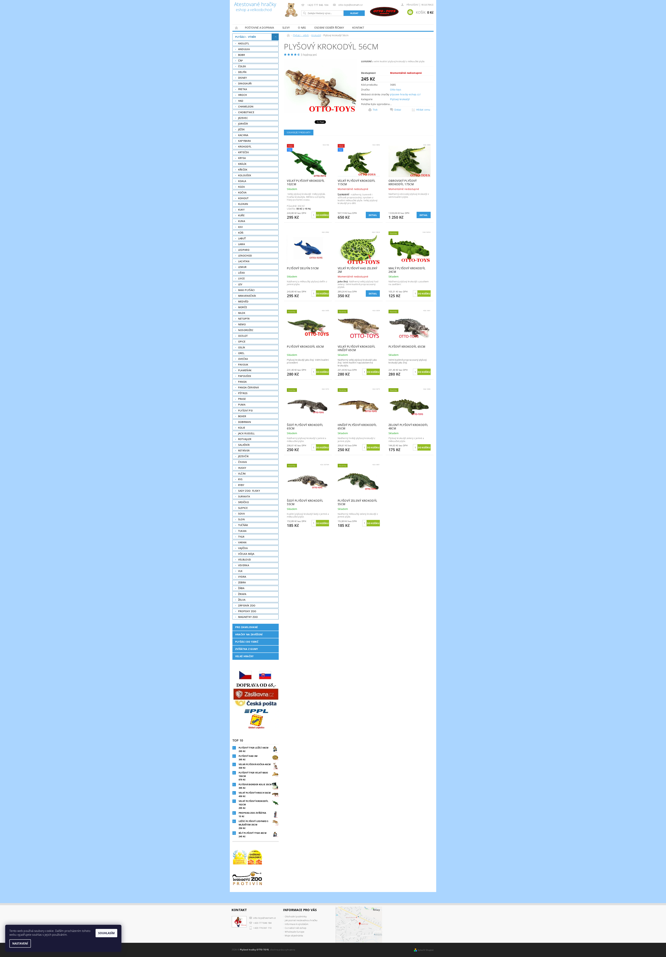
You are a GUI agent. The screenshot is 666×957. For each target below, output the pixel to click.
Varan (242, 542)
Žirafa (242, 594)
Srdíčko (243, 502)
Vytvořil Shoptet (426, 950)
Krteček (243, 152)
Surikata (244, 496)
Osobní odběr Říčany (329, 27)
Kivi (240, 227)
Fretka (242, 89)
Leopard (243, 249)
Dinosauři (245, 83)
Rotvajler (244, 439)
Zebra (242, 582)
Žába (241, 588)
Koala (242, 181)
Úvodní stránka (236, 28)
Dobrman (244, 422)
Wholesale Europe (294, 931)
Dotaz (397, 109)
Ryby (241, 485)
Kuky (241, 209)
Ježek (241, 129)
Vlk (240, 571)
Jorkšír (243, 123)
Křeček (242, 169)
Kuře (241, 215)
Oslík (241, 347)
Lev (240, 284)
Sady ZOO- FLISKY (249, 490)
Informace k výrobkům (296, 924)
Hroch (242, 95)
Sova (241, 513)
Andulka (244, 49)
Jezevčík (243, 456)
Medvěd (243, 301)
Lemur (242, 267)
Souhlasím (106, 933)
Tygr (241, 536)
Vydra (242, 576)
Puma (241, 404)
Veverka (243, 565)
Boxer (242, 416)
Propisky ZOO (247, 611)
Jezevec (243, 118)
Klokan (243, 204)
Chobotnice (246, 112)
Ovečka (243, 358)
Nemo (242, 324)
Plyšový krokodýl (400, 99)
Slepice (243, 508)
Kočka (242, 192)
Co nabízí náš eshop (295, 927)
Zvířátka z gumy (246, 649)
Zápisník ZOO (246, 605)
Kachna (243, 135)
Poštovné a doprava (259, 27)
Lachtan (243, 261)
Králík (242, 164)
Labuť (242, 238)
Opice (242, 341)
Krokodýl (244, 146)
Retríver (244, 450)
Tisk (375, 109)
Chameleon (246, 106)
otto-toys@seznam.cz (264, 917)
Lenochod (245, 255)
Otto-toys (395, 89)
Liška (241, 272)
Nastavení (20, 943)
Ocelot (243, 335)
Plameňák (245, 370)
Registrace (427, 4)
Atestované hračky (255, 7)
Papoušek (244, 376)
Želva (242, 599)
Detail (373, 215)
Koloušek (244, 175)
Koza (241, 186)
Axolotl (243, 43)
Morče (242, 307)
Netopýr (244, 318)
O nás (302, 27)
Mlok (241, 313)
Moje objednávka (294, 935)
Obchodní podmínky (295, 916)
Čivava (242, 462)
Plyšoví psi (245, 410)
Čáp (240, 60)
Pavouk (243, 364)
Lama (241, 244)
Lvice (241, 278)
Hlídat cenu (423, 109)
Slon (241, 519)
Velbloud (244, 559)
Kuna (241, 221)
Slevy (286, 27)
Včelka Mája (246, 553)
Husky (242, 467)
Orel (241, 353)
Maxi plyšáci (246, 290)
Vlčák (242, 473)
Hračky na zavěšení (249, 634)
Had (240, 100)
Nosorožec (246, 330)
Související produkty (298, 132)
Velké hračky (244, 656)
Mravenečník (247, 295)
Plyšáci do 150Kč (246, 641)
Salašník (244, 444)
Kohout (243, 198)
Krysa (242, 158)
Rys (240, 479)
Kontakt (358, 27)
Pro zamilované (246, 627)
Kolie (241, 427)
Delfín (242, 72)
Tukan (242, 531)
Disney (242, 77)
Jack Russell (246, 433)
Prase (242, 399)
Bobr (241, 54)
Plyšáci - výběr (245, 36)
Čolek (242, 66)
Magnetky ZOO (248, 617)
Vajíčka (243, 548)
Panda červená (248, 387)
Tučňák (243, 525)
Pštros (243, 393)
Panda (242, 381)
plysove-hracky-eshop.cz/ (405, 94)
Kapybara (244, 140)
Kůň (241, 232)
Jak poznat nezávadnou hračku (301, 920)
